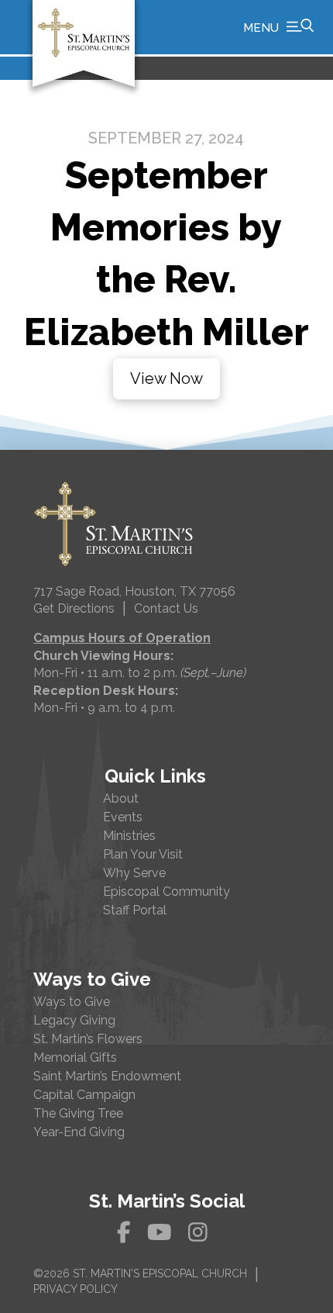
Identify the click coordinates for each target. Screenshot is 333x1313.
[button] (278, 27)
